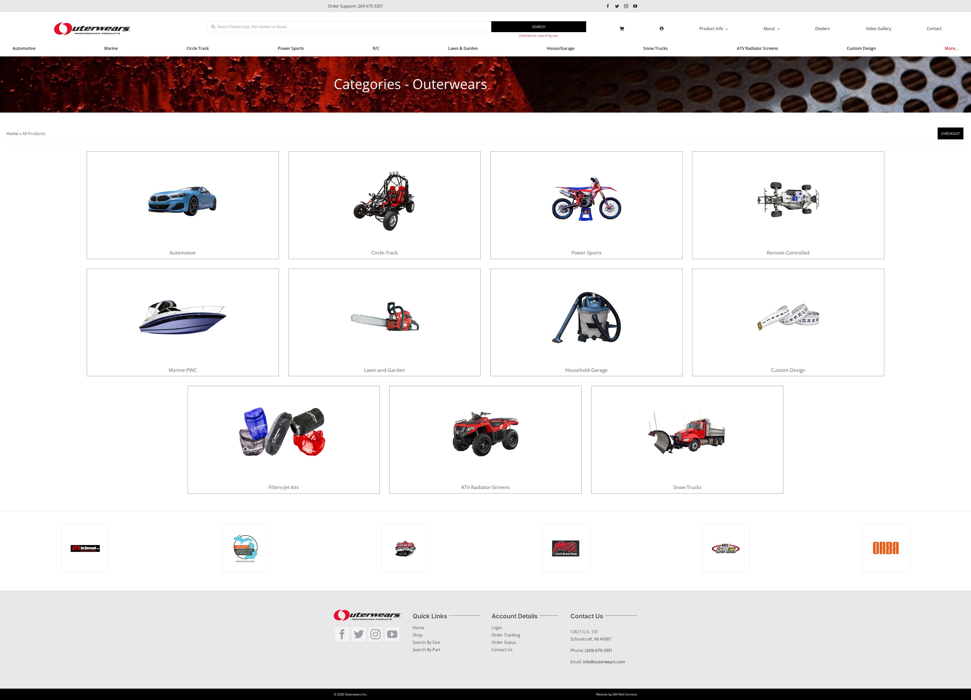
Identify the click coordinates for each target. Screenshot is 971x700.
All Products (34, 133)
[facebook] (608, 6)
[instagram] (626, 6)
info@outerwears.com (604, 662)
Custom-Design (788, 370)
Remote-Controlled (788, 252)
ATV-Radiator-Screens (485, 487)
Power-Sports (586, 252)
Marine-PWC (183, 370)
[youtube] (635, 6)
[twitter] (617, 6)
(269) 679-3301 (598, 650)
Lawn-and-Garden (384, 370)
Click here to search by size (538, 35)
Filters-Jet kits (284, 487)
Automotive (183, 252)
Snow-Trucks (687, 487)
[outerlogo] (92, 24)
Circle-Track (384, 252)
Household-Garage (586, 370)
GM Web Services (624, 694)
